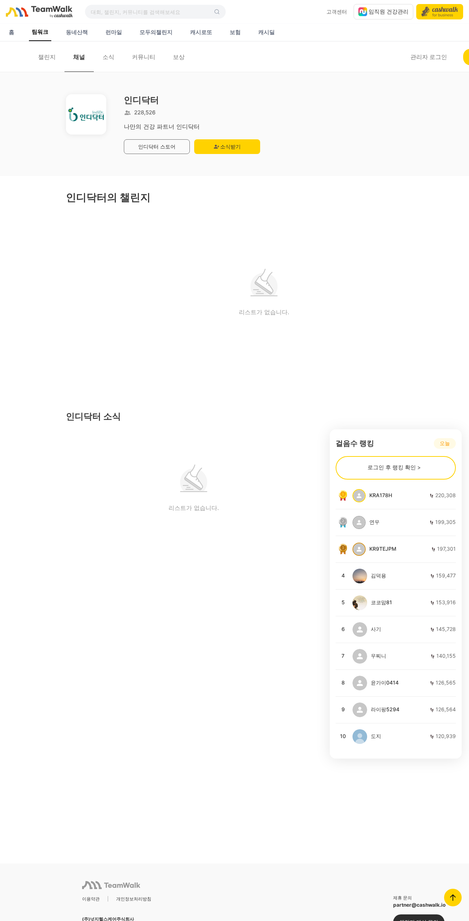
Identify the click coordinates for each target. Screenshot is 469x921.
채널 (79, 56)
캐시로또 (201, 32)
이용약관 (91, 899)
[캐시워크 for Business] (439, 11)
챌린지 (47, 56)
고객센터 (336, 11)
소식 (108, 56)
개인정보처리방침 (133, 899)
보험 (235, 32)
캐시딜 (266, 32)
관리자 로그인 (428, 56)
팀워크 (40, 32)
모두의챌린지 (156, 32)
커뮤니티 (143, 56)
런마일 (114, 32)
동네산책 (77, 32)
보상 (179, 56)
